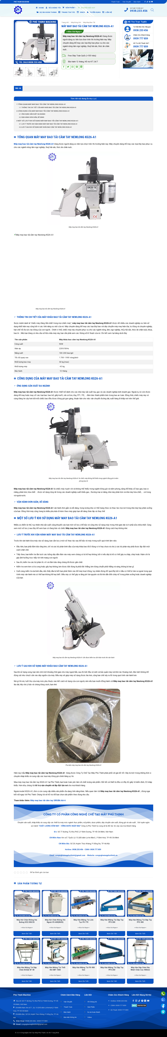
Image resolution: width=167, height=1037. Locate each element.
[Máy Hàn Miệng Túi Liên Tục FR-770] (83, 903)
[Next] (54, 42)
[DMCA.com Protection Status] (139, 1005)
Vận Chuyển (126, 2)
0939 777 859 (140, 38)
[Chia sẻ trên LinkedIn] (81, 67)
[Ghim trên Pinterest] (77, 67)
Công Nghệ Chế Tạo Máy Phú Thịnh (32, 1033)
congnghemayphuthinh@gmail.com (70, 855)
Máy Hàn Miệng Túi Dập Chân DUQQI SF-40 (27, 969)
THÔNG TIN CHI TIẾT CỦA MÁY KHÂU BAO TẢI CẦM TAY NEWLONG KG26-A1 (48, 107)
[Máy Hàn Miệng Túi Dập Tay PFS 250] (112, 951)
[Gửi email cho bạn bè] (73, 67)
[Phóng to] (18, 57)
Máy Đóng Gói (76, 22)
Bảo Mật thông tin (70, 1017)
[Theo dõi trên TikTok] (147, 2)
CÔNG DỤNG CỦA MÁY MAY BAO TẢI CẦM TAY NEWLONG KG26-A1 (43, 111)
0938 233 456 (140, 30)
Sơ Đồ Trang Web (52, 1033)
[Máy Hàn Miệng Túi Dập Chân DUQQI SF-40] (26, 951)
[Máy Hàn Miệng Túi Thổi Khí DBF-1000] (55, 951)
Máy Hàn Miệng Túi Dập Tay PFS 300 (140, 921)
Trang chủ (65, 22)
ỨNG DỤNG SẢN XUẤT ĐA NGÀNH (32, 114)
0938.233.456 (77, 850)
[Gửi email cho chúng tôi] (149, 2)
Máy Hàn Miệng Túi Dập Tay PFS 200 (111, 921)
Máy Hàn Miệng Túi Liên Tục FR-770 (83, 921)
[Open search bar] (152, 9)
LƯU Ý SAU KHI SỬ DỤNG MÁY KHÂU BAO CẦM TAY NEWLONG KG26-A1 (45, 127)
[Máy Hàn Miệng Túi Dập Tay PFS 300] (140, 903)
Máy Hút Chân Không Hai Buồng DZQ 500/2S (27, 921)
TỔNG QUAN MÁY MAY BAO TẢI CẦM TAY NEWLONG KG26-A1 (41, 104)
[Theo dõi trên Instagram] (136, 1001)
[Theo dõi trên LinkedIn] (145, 1001)
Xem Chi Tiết (27, 934)
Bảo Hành (137, 2)
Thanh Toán (115, 2)
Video (89, 1017)
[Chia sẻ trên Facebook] (64, 67)
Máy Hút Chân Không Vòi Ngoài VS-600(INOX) (55, 921)
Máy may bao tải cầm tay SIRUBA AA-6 (48, 800)
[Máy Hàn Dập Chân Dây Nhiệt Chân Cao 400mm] (140, 951)
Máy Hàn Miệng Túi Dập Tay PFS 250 (111, 969)
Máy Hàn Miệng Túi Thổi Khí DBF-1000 (55, 969)
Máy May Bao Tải (89, 22)
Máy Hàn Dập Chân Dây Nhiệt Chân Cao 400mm (140, 969)
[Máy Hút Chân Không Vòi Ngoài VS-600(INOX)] (55, 903)
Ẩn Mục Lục (91, 99)
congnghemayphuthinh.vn (106, 855)
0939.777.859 (95, 850)
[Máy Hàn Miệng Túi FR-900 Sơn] (83, 951)
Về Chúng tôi (92, 1002)
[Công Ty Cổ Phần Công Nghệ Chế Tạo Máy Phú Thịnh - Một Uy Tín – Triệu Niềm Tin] (18, 10)
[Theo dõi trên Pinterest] (142, 1001)
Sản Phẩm (91, 1007)
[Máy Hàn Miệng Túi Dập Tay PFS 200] (112, 903)
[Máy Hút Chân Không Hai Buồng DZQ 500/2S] (26, 903)
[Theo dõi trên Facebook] (145, 2)
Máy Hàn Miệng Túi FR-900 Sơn (83, 969)
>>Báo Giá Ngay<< (74, 32)
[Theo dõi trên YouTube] (152, 2)
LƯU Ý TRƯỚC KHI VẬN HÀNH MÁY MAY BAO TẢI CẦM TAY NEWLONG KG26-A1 (48, 124)
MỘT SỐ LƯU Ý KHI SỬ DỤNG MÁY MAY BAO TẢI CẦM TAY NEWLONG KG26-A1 (47, 121)
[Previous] (18, 42)
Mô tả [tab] (18, 88)
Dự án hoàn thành (93, 1012)
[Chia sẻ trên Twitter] (68, 67)
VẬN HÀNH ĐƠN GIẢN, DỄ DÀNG (32, 117)
